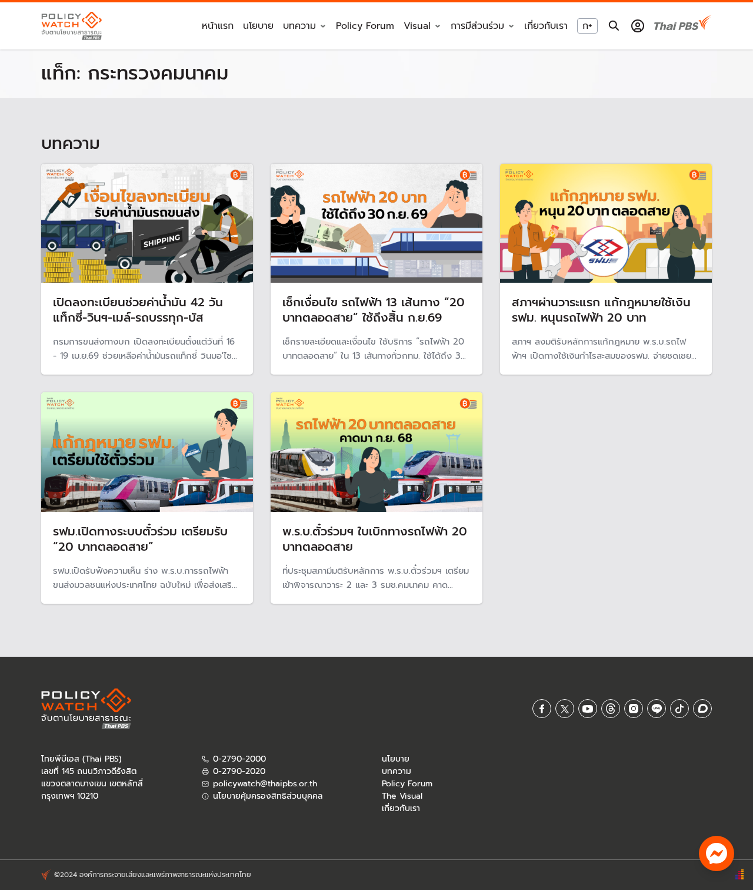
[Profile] (638, 26)
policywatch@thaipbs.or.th (265, 783)
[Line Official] (656, 708)
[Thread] (610, 708)
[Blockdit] (702, 708)
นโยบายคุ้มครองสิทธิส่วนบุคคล (268, 796)
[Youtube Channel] (587, 708)
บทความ (396, 771)
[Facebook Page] (541, 708)
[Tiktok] (679, 708)
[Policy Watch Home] (71, 25)
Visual (417, 26)
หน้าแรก (218, 26)
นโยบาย (258, 26)
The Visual (402, 796)
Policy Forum (365, 26)
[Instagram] (633, 708)
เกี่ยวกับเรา (546, 26)
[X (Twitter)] (564, 708)
